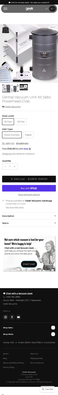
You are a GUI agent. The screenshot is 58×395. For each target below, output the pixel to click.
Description (8, 216)
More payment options (29, 194)
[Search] (46, 9)
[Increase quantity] (15, 166)
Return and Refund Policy (13, 363)
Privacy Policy (9, 367)
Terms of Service (37, 363)
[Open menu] (5, 9)
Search (6, 354)
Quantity (6, 161)
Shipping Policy (36, 358)
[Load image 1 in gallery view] (29, 53)
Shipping (6, 153)
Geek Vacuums (13, 106)
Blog (5, 358)
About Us (34, 354)
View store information (15, 207)
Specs (5, 223)
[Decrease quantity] (4, 166)
